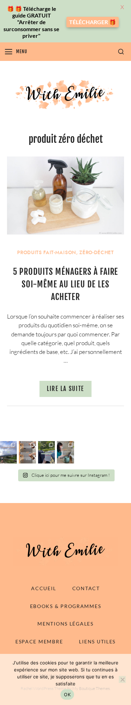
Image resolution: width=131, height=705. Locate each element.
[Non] (122, 679)
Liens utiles (97, 641)
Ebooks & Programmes (65, 606)
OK (67, 694)
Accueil (43, 588)
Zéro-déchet (96, 252)
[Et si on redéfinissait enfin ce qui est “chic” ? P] (46, 452)
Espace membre (39, 641)
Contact (86, 588)
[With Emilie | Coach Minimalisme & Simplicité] (65, 94)
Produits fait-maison (46, 252)
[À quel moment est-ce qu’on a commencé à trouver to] (65, 452)
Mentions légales (65, 624)
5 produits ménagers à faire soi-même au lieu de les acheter (65, 284)
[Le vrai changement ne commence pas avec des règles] (8, 452)
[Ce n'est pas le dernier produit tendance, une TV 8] (27, 452)
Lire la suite (65, 388)
